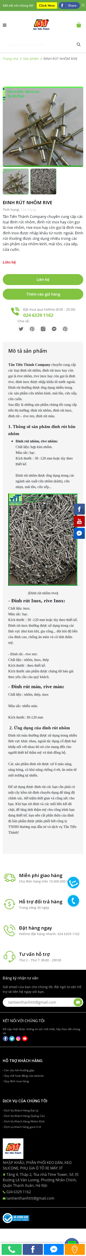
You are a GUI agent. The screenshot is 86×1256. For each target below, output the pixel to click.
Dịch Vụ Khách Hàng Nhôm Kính (23, 1121)
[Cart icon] (79, 25)
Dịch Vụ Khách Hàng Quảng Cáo (24, 1116)
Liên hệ (43, 279)
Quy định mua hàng (16, 1081)
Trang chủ (10, 58)
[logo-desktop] (41, 24)
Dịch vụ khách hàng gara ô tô (22, 1127)
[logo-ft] (13, 1148)
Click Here (47, 5)
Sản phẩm (31, 58)
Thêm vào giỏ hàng (43, 294)
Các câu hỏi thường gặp (18, 1070)
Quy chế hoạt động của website (23, 1076)
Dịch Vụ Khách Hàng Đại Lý (20, 1110)
